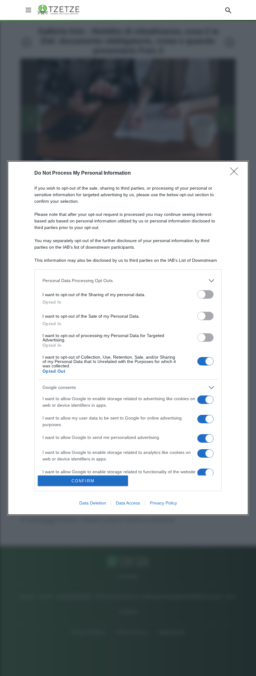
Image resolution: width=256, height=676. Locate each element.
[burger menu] (28, 10)
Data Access (128, 502)
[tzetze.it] (58, 10)
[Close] (236, 173)
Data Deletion (92, 502)
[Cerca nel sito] (228, 10)
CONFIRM (83, 481)
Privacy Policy (163, 502)
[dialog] (128, 338)
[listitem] (128, 280)
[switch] (205, 294)
